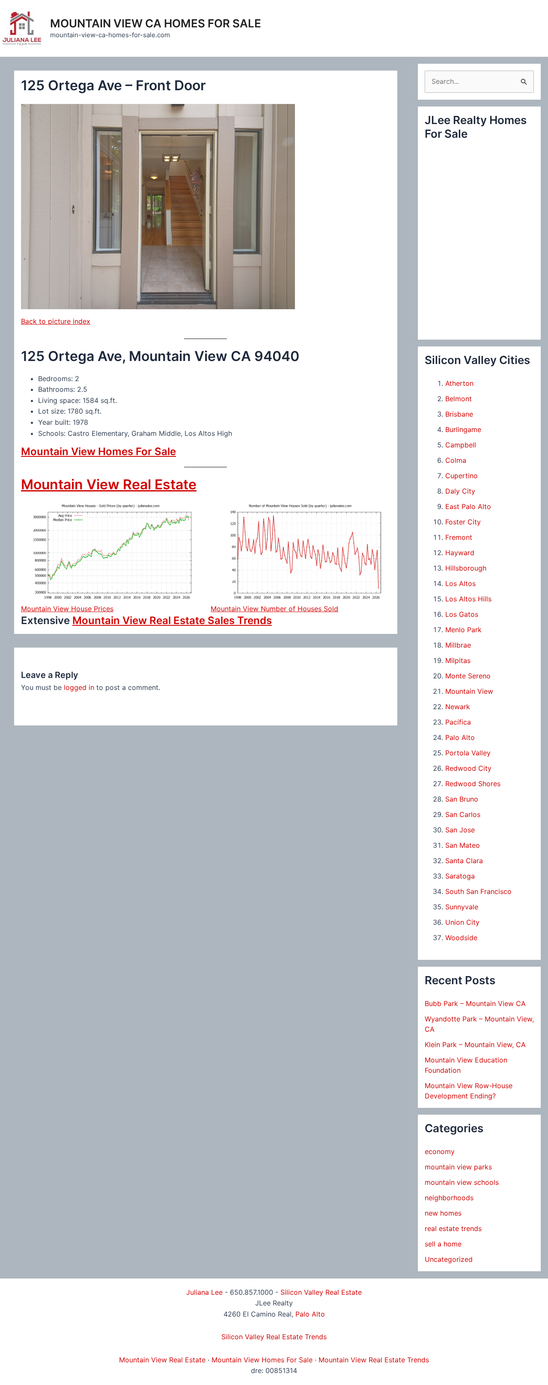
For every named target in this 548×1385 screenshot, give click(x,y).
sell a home (443, 1244)
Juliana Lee (204, 1292)
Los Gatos (461, 614)
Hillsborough (465, 568)
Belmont (458, 398)
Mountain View (469, 691)
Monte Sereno (468, 676)
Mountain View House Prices (67, 608)
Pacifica (458, 722)
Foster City (463, 522)
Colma (455, 460)
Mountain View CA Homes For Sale (155, 23)
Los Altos (460, 583)
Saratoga (460, 876)
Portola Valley (468, 753)
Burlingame (463, 429)
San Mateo (462, 845)
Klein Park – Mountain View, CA (475, 1044)
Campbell (460, 445)
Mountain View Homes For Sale (98, 451)
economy (440, 1151)
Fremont (458, 537)
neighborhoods (449, 1197)
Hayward (459, 552)
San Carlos (462, 814)
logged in (79, 687)
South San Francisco (478, 891)
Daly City (460, 491)
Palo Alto (460, 737)
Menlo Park (463, 629)
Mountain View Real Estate (109, 484)
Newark (457, 706)
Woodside (461, 937)
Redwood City (468, 768)
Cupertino (461, 475)
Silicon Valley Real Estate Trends (274, 1336)
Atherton (459, 383)
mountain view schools (462, 1182)
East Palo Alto (468, 506)
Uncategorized (449, 1259)
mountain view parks (458, 1167)
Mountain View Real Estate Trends (374, 1359)
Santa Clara (464, 860)
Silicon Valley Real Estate (321, 1292)
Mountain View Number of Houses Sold (274, 608)
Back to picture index (55, 321)
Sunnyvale (461, 907)
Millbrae (458, 645)
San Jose (460, 830)
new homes (443, 1213)
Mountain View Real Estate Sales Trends (172, 620)
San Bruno (461, 799)
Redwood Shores (472, 783)
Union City (462, 922)
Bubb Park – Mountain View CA (475, 1003)
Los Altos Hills (468, 599)
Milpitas (458, 660)
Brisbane (459, 414)
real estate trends (453, 1228)
